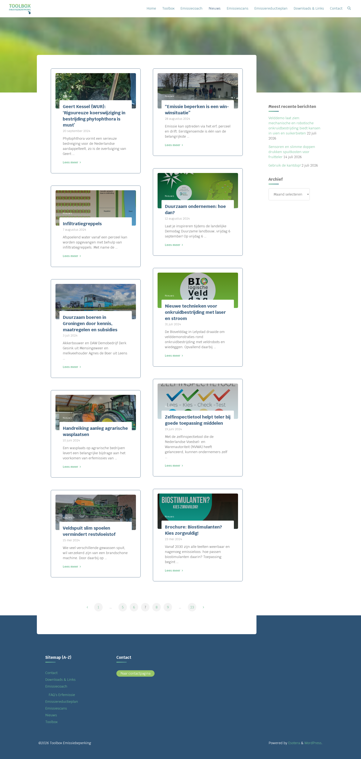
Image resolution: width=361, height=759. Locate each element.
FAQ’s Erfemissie (62, 695)
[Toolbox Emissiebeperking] (20, 8)
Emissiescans (56, 708)
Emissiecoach (56, 686)
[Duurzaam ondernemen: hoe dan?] (197, 190)
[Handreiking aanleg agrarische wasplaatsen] (95, 412)
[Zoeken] (349, 8)
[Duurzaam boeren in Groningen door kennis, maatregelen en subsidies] (95, 301)
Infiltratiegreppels (82, 224)
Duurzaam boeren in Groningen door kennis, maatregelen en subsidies (90, 323)
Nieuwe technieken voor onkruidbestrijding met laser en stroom (195, 312)
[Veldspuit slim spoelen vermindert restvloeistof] (95, 512)
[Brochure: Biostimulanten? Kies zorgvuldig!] (197, 511)
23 (192, 607)
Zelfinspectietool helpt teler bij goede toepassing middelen (198, 420)
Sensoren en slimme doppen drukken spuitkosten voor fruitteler (291, 152)
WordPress (313, 743)
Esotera (293, 743)
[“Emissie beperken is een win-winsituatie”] (197, 90)
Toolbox (51, 722)
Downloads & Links (60, 679)
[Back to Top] (346, 754)
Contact (51, 673)
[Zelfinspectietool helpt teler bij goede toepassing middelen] (197, 401)
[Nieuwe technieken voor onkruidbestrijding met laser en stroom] (197, 290)
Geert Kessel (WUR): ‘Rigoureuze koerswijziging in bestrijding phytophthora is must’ (94, 116)
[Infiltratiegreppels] (95, 208)
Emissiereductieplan (61, 701)
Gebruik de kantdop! (284, 165)
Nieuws (67, 96)
